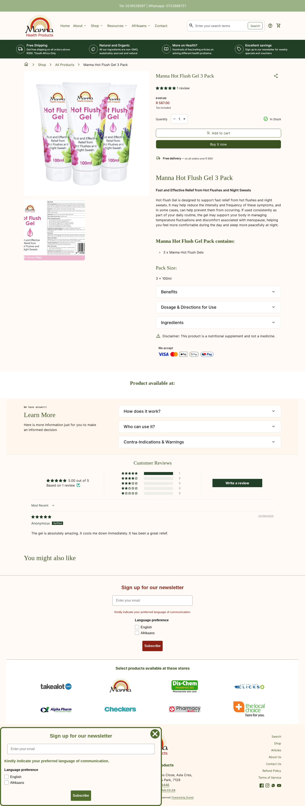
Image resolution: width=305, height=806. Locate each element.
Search (255, 25)
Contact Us (273, 764)
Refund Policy (271, 770)
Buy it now (218, 144)
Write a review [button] (237, 483)
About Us (275, 757)
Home (65, 26)
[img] (41, 517)
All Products (64, 65)
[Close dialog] (155, 734)
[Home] (39, 25)
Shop (42, 65)
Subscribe (152, 646)
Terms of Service (269, 777)
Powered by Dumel (183, 797)
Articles (276, 750)
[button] (166, 88)
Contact (161, 26)
